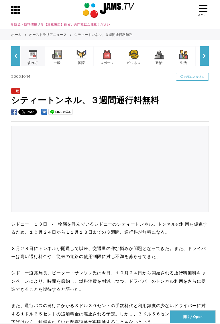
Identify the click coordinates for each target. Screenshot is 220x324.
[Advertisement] (110, 169)
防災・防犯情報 (25, 24)
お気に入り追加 (193, 77)
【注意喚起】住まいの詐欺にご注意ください (76, 24)
